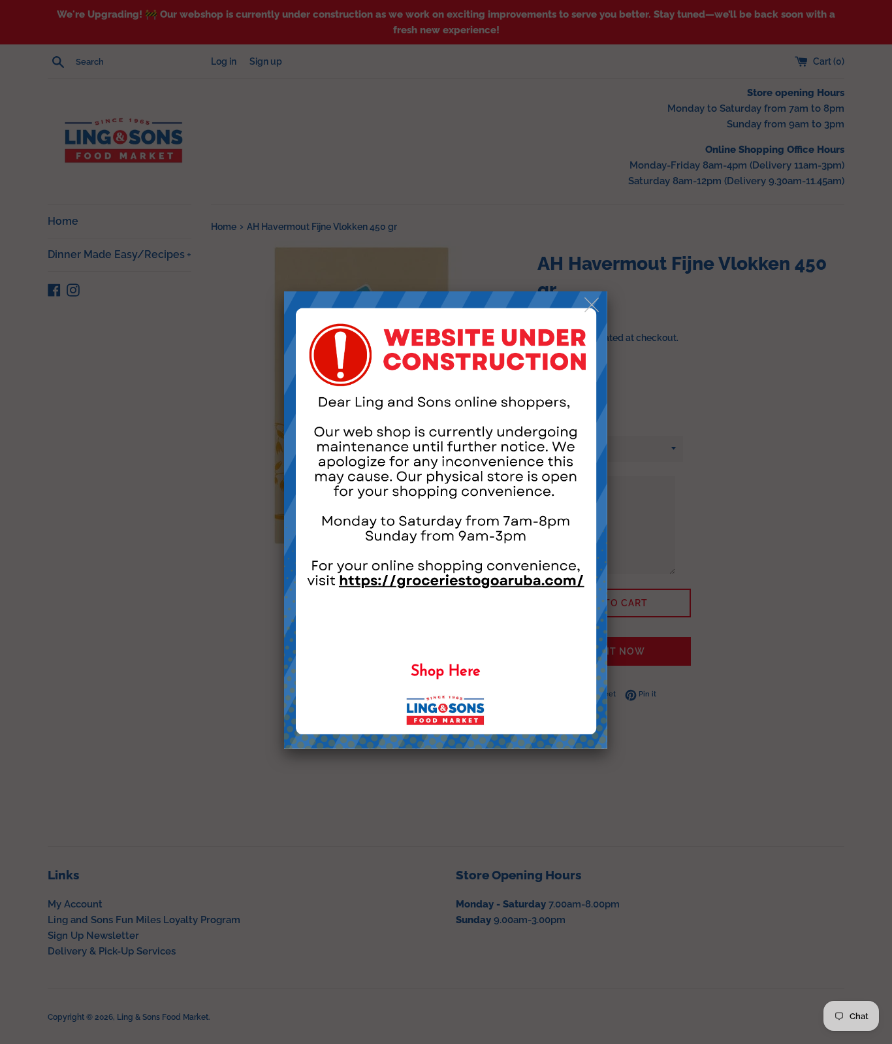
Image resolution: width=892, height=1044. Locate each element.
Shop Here (446, 671)
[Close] (592, 305)
